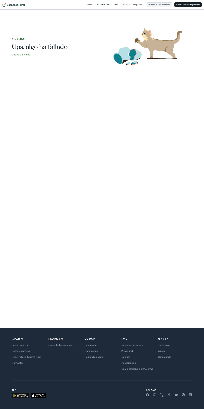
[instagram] (154, 395)
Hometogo (164, 345)
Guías (115, 4)
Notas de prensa (21, 350)
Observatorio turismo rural (26, 356)
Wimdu (161, 350)
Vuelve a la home (21, 54)
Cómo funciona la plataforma (137, 368)
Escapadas (91, 345)
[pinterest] (183, 395)
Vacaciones (91, 350)
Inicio (89, 4)
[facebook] (147, 395)
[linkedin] (190, 395)
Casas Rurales (102, 4)
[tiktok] (169, 395)
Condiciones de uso (132, 345)
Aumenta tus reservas (60, 345)
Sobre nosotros (20, 345)
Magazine (137, 4)
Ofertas (126, 4)
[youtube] (176, 395)
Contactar (17, 362)
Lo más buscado (94, 356)
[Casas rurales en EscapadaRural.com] (13, 5)
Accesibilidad (128, 362)
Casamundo (164, 356)
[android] (20, 395)
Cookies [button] (125, 356)
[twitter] (162, 395)
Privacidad (127, 350)
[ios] (38, 395)
